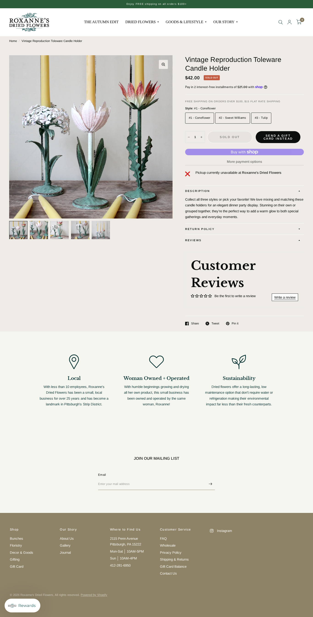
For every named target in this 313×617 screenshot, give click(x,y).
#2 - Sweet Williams (232, 117)
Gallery (65, 545)
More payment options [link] (244, 161)
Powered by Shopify (94, 595)
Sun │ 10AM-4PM (123, 558)
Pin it (235, 323)
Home (13, 41)
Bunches (16, 538)
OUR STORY (223, 22)
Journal (65, 552)
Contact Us (168, 573)
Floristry (16, 545)
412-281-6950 (120, 565)
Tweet (215, 323)
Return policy (200, 229)
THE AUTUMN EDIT (101, 22)
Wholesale (168, 545)
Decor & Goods (21, 552)
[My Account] (289, 22)
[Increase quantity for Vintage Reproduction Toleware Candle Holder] (201, 137)
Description (197, 191)
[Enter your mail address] (210, 484)
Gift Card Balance (173, 566)
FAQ (163, 538)
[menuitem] (101, 22)
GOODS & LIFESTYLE (184, 22)
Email (102, 474)
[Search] (280, 22)
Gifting (14, 559)
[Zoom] (163, 64)
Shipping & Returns (174, 559)
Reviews (193, 240)
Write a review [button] (285, 297)
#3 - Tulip (261, 117)
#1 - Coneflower (199, 117)
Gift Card (16, 566)
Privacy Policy (170, 552)
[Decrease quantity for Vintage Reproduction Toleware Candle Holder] (188, 137)
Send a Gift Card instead (278, 137)
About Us (67, 538)
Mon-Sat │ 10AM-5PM (127, 551)
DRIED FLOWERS (140, 22)
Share (195, 323)
